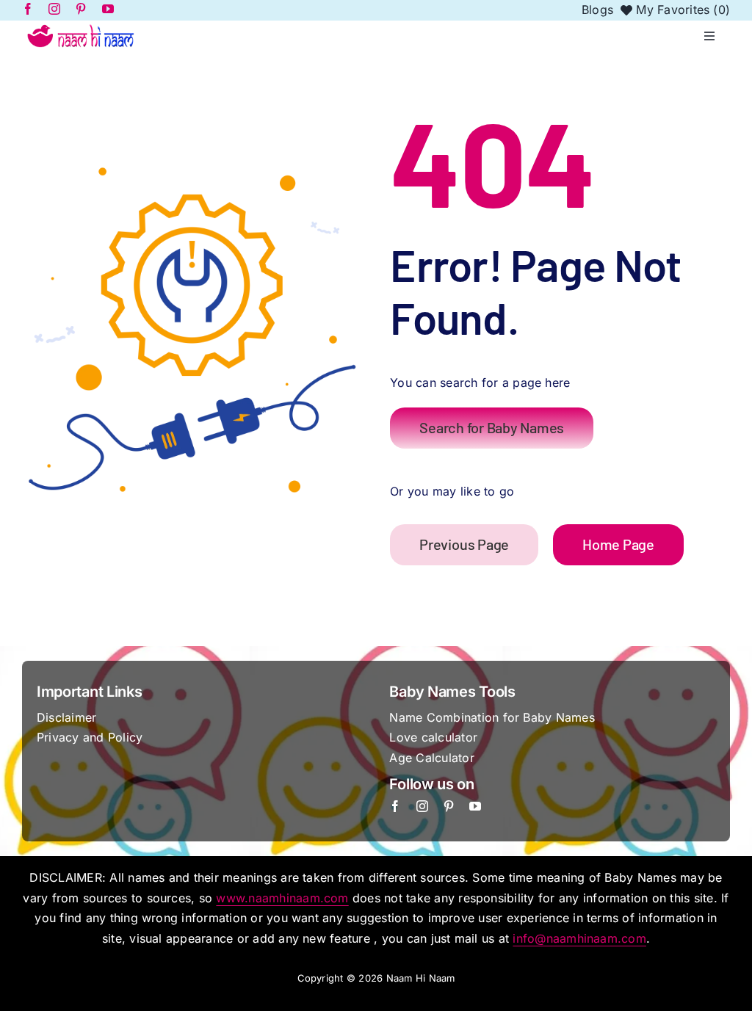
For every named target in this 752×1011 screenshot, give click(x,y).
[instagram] (422, 806)
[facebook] (395, 806)
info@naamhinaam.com (579, 938)
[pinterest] (449, 806)
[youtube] (475, 806)
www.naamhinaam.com (282, 898)
